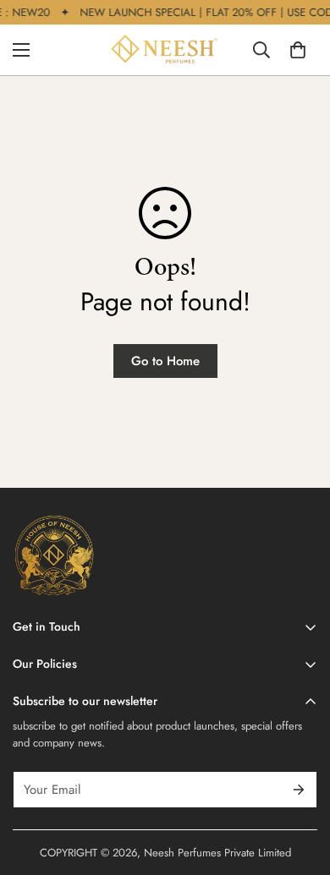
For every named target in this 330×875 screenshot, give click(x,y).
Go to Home (165, 361)
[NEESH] (165, 50)
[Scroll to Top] (299, 785)
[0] (297, 49)
